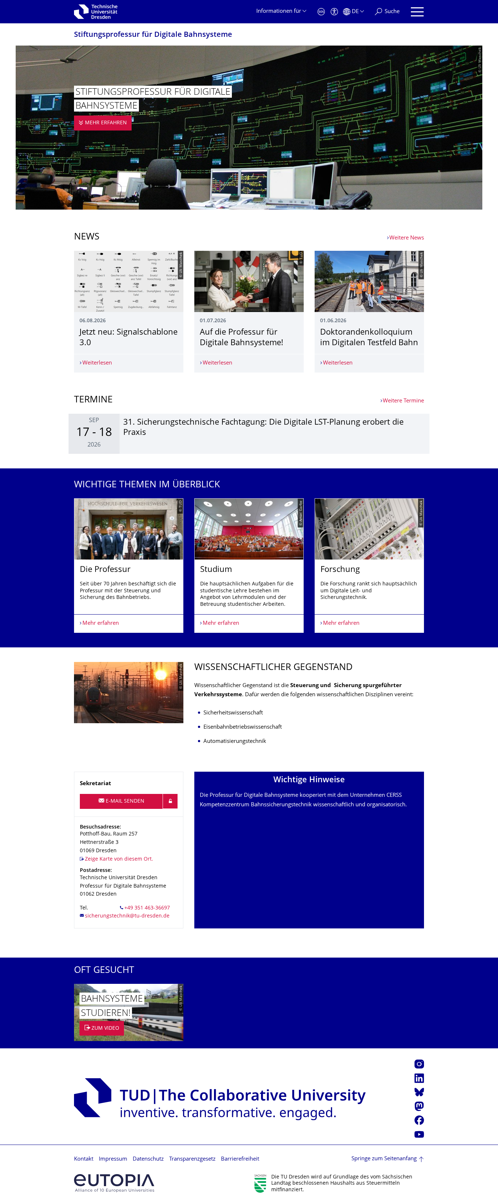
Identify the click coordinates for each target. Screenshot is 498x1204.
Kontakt (83, 1159)
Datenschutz (148, 1159)
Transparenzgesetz (192, 1159)
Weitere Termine (403, 401)
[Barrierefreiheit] (334, 11)
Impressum (113, 1159)
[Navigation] (417, 11)
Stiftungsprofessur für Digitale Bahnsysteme (153, 35)
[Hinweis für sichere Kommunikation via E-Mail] (170, 801)
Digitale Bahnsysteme (271, 795)
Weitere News (406, 238)
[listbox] (249, 565)
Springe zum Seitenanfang (384, 1159)
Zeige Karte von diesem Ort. (119, 859)
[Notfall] (321, 11)
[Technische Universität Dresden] (95, 11)
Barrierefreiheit (240, 1159)
